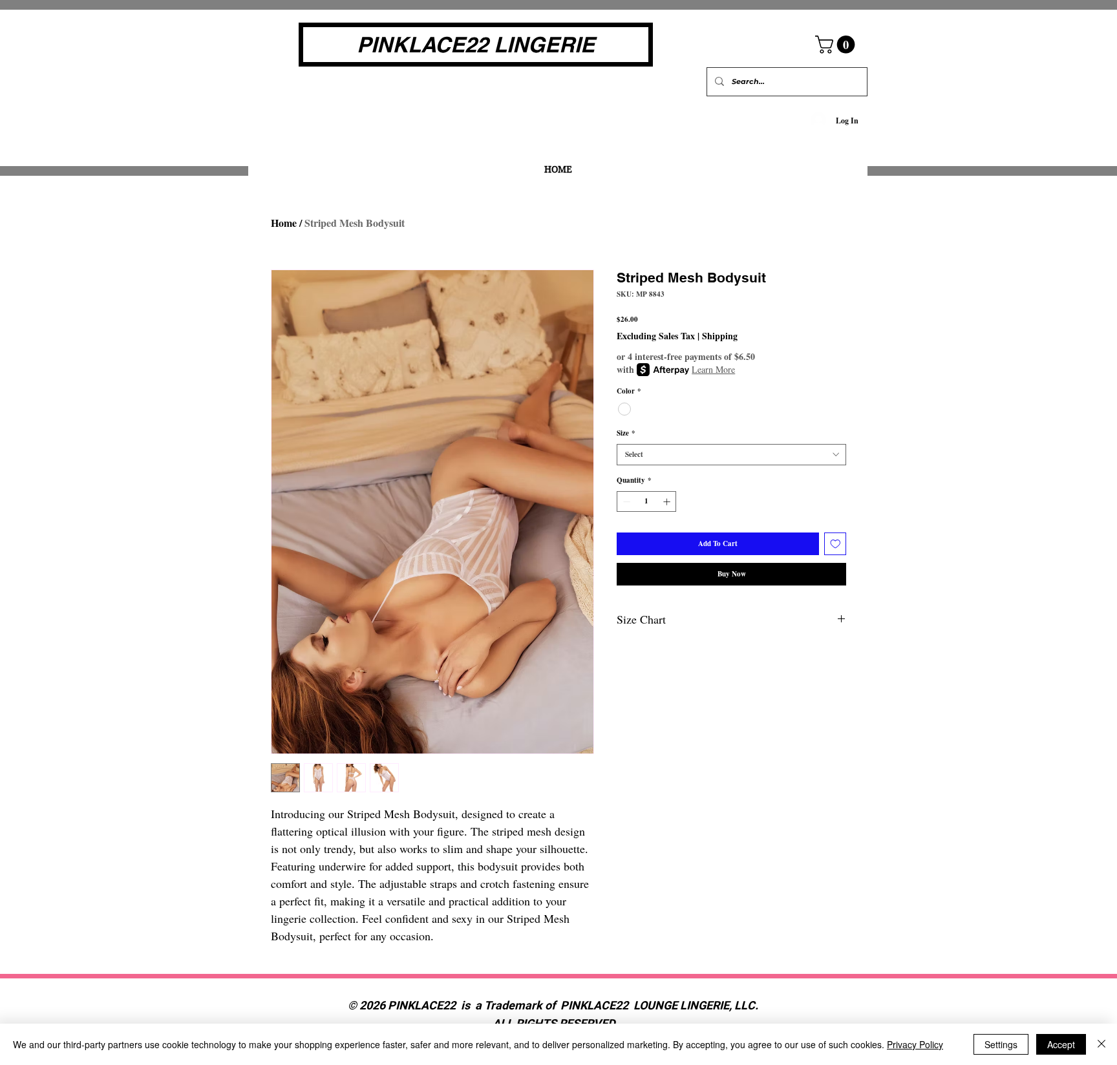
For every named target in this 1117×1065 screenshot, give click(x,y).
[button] (837, 45)
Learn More (713, 369)
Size (626, 433)
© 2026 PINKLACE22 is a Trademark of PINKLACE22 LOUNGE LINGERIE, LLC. (554, 1006)
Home (284, 222)
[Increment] (668, 502)
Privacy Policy (915, 1044)
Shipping (720, 336)
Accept (1061, 1044)
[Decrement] (625, 502)
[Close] (1101, 1044)
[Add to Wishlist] (835, 543)
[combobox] (731, 454)
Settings (1000, 1044)
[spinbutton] (646, 502)
